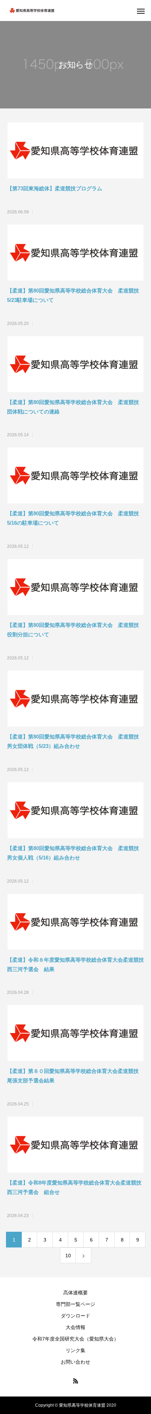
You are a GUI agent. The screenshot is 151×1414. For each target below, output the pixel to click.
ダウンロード (75, 1315)
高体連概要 (75, 1292)
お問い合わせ (75, 1362)
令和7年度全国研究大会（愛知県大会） (75, 1339)
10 (68, 1255)
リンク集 (75, 1350)
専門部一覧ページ (75, 1304)
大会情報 (75, 1327)
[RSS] (75, 1380)
